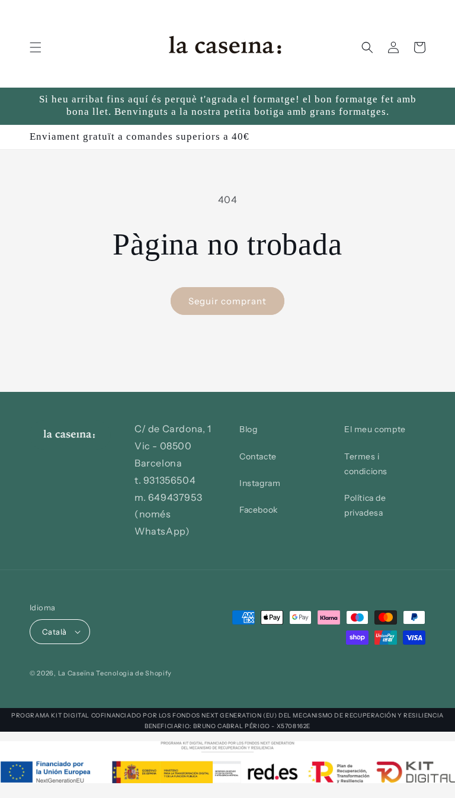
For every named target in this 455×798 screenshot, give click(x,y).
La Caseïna (76, 673)
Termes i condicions (365, 464)
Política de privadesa (365, 505)
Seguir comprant (227, 301)
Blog (248, 429)
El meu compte (375, 429)
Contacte (258, 456)
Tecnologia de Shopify (134, 673)
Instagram (259, 483)
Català (54, 631)
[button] (36, 47)
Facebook (258, 509)
